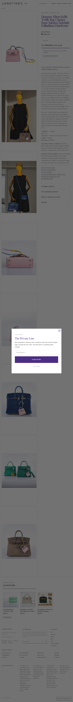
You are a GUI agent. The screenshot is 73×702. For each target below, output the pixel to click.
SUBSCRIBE (36, 359)
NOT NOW (36, 366)
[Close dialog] (59, 331)
